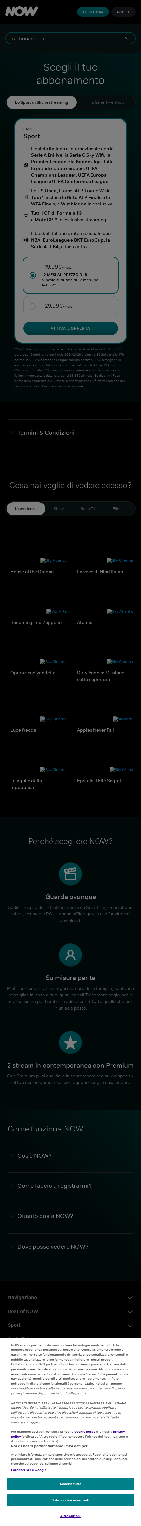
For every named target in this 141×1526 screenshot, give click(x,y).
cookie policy (84, 1431)
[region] (70, 1432)
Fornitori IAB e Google (29, 1469)
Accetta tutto (70, 1483)
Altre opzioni (70, 1515)
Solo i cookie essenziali (70, 1500)
